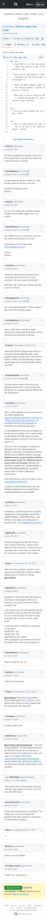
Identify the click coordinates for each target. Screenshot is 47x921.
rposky (8, 563)
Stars (39, 44)
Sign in (29, 4)
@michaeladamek (24, 745)
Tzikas (8, 830)
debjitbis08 (10, 533)
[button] (37, 38)
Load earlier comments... (24, 139)
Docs (12, 908)
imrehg (8, 692)
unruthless (8, 26)
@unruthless (10, 577)
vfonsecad (9, 716)
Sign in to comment (21, 894)
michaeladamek (12, 171)
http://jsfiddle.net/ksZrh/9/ (15, 481)
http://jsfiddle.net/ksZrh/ (14, 247)
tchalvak (8, 146)
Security (22, 905)
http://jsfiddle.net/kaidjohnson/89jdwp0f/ (22, 758)
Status (29, 905)
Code (8, 44)
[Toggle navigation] (3, 4)
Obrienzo (9, 846)
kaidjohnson (10, 736)
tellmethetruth (11, 652)
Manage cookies (30, 908)
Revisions (22, 44)
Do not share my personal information (23, 910)
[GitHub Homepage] (15, 914)
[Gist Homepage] (15, 4)
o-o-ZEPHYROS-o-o (14, 777)
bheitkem (9, 672)
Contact (19, 908)
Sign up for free (13, 888)
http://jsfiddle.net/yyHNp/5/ (30, 522)
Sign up (40, 4)
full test (29, 698)
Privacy (14, 905)
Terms (7, 905)
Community (38, 905)
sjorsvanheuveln (12, 802)
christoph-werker (13, 866)
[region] (23, 96)
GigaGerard (10, 588)
